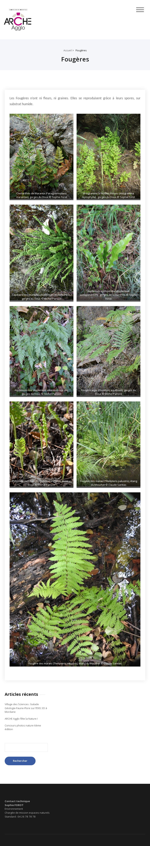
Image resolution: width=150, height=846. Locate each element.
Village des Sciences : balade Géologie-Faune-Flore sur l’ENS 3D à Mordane (26, 708)
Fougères (81, 50)
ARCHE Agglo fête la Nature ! (21, 718)
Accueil (67, 50)
